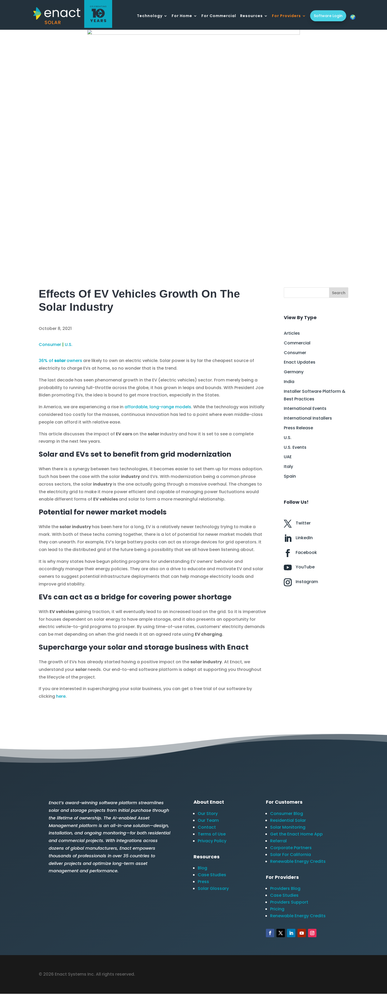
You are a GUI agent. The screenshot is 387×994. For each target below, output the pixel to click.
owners (74, 361)
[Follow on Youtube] (301, 933)
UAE (288, 457)
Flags (352, 17)
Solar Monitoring (287, 827)
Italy (288, 466)
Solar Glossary (213, 888)
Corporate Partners (291, 848)
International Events (305, 408)
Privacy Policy (212, 841)
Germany (294, 372)
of (51, 361)
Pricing (277, 909)
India (289, 382)
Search (338, 292)
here (61, 696)
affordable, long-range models (158, 407)
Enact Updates (299, 362)
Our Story (208, 814)
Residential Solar (288, 820)
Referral (278, 841)
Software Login (328, 15)
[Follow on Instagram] (312, 933)
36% (43, 361)
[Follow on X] (280, 933)
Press (203, 882)
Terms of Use (212, 834)
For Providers (286, 16)
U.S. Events (295, 447)
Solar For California (290, 855)
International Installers (308, 418)
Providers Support (289, 902)
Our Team (208, 820)
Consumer (50, 344)
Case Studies (212, 875)
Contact (207, 827)
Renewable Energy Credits (298, 861)
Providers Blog (285, 888)
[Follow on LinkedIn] (291, 933)
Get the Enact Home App (296, 834)
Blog (202, 868)
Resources (251, 16)
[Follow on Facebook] (270, 933)
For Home (182, 16)
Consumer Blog (286, 814)
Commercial (297, 343)
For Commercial (218, 16)
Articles (292, 333)
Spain (290, 476)
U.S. (68, 344)
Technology (149, 16)
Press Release (298, 428)
